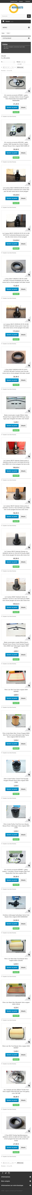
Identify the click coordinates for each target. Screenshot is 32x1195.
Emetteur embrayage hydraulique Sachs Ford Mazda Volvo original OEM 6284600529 (16, 916)
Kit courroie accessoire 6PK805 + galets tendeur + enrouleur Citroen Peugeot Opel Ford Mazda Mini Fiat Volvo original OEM (16, 871)
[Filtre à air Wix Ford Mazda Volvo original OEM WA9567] (16, 1033)
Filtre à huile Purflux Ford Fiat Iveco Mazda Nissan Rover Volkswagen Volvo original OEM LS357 (16, 825)
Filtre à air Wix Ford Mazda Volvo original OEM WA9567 (16, 1047)
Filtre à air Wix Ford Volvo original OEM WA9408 (16, 690)
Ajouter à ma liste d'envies (9, 116)
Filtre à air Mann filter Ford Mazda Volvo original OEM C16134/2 (16, 959)
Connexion (28, 1)
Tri (1, 61)
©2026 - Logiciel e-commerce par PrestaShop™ (12, 1190)
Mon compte (5, 1181)
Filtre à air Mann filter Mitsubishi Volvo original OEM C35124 (16, 1003)
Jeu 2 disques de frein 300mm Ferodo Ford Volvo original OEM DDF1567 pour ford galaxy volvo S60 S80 (16, 1091)
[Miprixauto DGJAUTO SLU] (16, 8)
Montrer (18, 61)
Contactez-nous (13, 1)
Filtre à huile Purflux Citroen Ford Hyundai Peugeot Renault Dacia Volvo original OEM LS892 (16, 780)
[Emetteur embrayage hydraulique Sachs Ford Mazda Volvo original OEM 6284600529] (16, 902)
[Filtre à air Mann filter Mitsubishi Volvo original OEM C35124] (16, 990)
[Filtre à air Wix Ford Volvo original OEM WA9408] (16, 677)
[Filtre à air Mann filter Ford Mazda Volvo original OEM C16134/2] (16, 946)
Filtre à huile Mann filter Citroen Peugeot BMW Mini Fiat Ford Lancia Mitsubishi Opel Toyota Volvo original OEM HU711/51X (16, 735)
